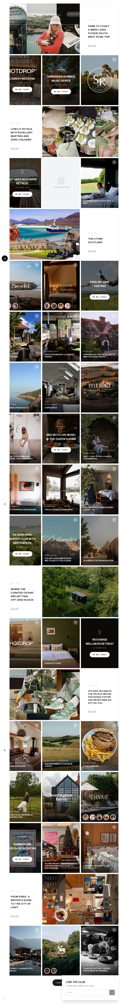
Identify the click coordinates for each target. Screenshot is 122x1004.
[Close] (114, 979)
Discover (74, 14)
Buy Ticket (24, 89)
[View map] (104, 22)
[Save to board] (114, 59)
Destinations (91, 14)
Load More (61, 982)
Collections (111, 14)
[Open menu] (117, 22)
